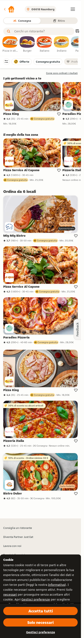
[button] (9, 9)
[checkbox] (10, 44)
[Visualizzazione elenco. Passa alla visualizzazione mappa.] (77, 31)
